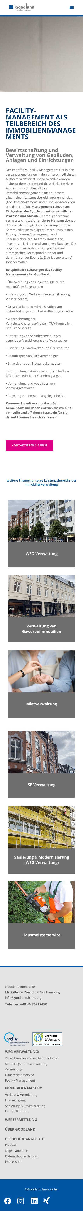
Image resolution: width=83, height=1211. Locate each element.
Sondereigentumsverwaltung (26, 1064)
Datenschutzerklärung (21, 1156)
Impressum (13, 1162)
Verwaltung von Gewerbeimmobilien (31, 1058)
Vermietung (13, 1069)
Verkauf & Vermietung (21, 1094)
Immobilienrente (17, 1111)
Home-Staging (15, 1100)
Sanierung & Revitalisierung (25, 1106)
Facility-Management (20, 1080)
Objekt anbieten (16, 1151)
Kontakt (10, 1145)
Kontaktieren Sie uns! (29, 445)
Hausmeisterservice (19, 1075)
